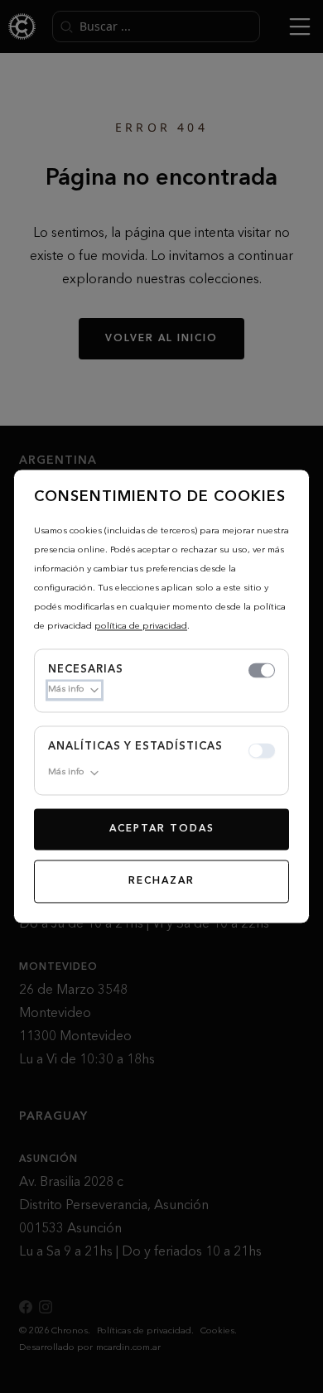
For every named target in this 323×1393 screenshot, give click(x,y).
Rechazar (161, 882)
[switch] (261, 670)
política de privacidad (140, 626)
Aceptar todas (162, 830)
